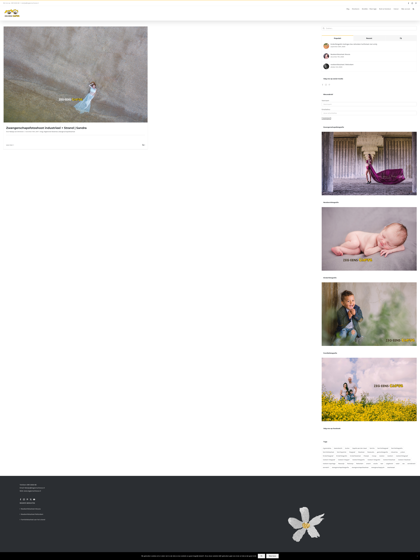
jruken (403, 452)
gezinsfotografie (382, 452)
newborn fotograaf (329, 460)
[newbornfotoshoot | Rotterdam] (326, 65)
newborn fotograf (343, 460)
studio (375, 463)
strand (368, 463)
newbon (381, 456)
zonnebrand (411, 463)
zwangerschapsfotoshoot (360, 467)
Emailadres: (326, 109)
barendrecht (338, 448)
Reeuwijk (341, 463)
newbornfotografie (358, 460)
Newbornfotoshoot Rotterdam (32, 514)
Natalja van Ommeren (17, 131)
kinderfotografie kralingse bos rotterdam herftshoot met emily (354, 44)
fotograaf (352, 452)
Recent (369, 38)
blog (41, 131)
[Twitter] (31, 499)
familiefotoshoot (328, 452)
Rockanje (350, 463)
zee (403, 463)
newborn (390, 456)
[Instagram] (326, 85)
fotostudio (370, 452)
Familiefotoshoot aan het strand (33, 520)
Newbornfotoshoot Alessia (340, 54)
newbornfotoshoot (389, 460)
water (398, 463)
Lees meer (9, 145)
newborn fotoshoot (404, 460)
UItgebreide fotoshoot (51, 131)
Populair (337, 38)
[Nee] (417, 556)
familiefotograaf (382, 448)
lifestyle (366, 456)
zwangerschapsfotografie (340, 467)
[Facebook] (322, 85)
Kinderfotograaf (328, 456)
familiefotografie (396, 448)
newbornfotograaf (402, 456)
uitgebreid (389, 463)
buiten (347, 448)
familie (372, 448)
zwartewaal (391, 467)
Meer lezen (272, 556)
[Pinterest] (329, 85)
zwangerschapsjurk (377, 467)
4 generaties (327, 448)
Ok (261, 556)
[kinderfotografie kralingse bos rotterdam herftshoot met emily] (326, 45)
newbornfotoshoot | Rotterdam (342, 64)
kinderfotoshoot (355, 456)
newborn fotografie (374, 460)
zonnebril (326, 467)
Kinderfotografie (341, 456)
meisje (374, 456)
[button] (413, 9)
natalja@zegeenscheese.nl (30, 3)
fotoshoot (361, 452)
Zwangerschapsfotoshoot (66, 131)
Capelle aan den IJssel (359, 448)
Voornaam (325, 101)
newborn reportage (329, 463)
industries (394, 452)
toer (382, 463)
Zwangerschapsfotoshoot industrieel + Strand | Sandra (46, 128)
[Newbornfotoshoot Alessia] (326, 55)
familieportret (341, 452)
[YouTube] (34, 499)
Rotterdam (359, 463)
